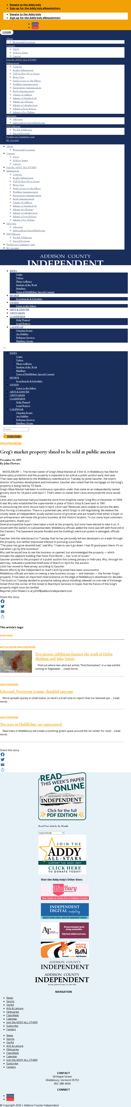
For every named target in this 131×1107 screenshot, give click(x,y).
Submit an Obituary (23, 101)
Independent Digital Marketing (29, 122)
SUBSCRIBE (13, 436)
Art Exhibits (22, 334)
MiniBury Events (24, 341)
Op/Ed (10, 1005)
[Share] (62, 616)
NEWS (13, 271)
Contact (10, 45)
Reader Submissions (23, 70)
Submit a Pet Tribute (24, 112)
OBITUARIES (17, 313)
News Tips (18, 77)
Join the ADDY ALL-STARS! (21, 59)
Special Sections (21, 133)
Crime (19, 274)
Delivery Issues (20, 52)
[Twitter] (62, 606)
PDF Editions (13, 126)
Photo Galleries (24, 281)
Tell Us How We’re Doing (26, 73)
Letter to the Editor (26, 306)
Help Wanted (23, 320)
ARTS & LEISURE (19, 309)
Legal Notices (23, 323)
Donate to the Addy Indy (25, 5)
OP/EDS (14, 302)
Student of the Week (26, 285)
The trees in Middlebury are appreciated (31, 724)
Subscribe (12, 1026)
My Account (12, 140)
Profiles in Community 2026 (20, 136)
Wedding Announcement (25, 84)
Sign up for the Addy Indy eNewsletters (35, 8)
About (9, 38)
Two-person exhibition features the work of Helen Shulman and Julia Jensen (73, 656)
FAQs (16, 49)
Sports (10, 1001)
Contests (17, 66)
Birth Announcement (23, 91)
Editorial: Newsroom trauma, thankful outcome (36, 691)
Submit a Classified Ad (24, 98)
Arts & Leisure (8, 647)
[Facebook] (62, 601)
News (9, 998)
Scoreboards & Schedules (29, 299)
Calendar (11, 1019)
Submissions (12, 63)
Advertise (11, 115)
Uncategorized (11, 443)
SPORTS (14, 295)
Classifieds (12, 1015)
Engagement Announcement (27, 87)
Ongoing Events (24, 330)
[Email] (62, 611)
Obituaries (12, 1012)
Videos (19, 278)
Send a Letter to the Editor (27, 80)
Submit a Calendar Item (25, 105)
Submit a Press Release (24, 108)
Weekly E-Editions (22, 129)
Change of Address (22, 94)
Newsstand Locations (24, 42)
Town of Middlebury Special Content (35, 292)
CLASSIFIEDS (17, 316)
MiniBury (21, 288)
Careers (17, 56)
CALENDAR (16, 327)
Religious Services (25, 337)
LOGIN (7, 32)
